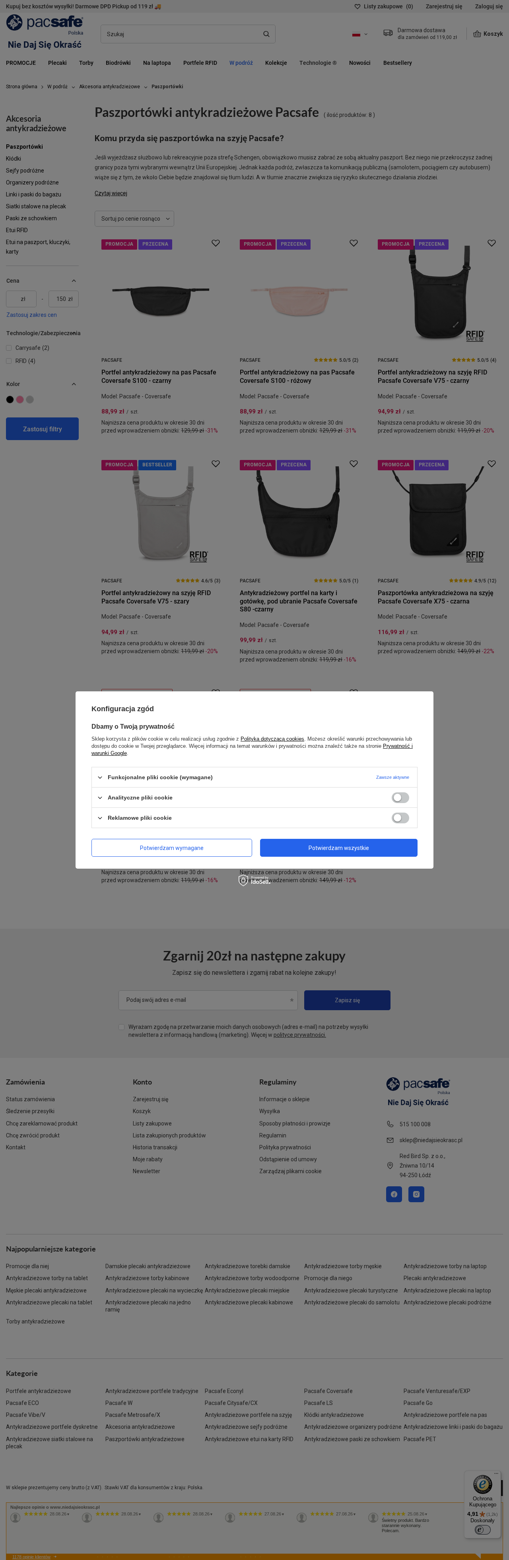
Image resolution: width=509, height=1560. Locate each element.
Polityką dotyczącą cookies (272, 739)
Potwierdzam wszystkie (339, 847)
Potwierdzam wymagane (172, 847)
